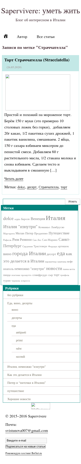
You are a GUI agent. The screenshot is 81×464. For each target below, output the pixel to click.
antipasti (21, 332)
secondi (20, 356)
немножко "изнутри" (29, 268)
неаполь (8, 269)
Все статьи (46, 36)
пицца (7, 275)
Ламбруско (57, 227)
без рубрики (15, 295)
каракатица (51, 261)
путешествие (15, 391)
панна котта (69, 269)
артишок (63, 246)
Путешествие (59, 232)
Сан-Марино (50, 240)
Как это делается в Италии (24, 375)
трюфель (64, 275)
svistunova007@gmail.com (26, 430)
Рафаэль (7, 239)
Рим (15, 239)
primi (19, 340)
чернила (15, 280)
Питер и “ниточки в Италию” (26, 383)
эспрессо (25, 280)
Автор (22, 36)
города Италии (29, 253)
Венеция (38, 218)
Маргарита (9, 233)
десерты (17, 318)
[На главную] (7, 36)
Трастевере (40, 246)
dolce (21, 187)
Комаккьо (44, 227)
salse (19, 348)
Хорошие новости (19, 399)
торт (64, 187)
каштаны (61, 261)
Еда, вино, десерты (19, 303)
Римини (26, 239)
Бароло (25, 219)
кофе (70, 261)
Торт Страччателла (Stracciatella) (37, 60)
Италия (55, 217)
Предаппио (41, 233)
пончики (15, 275)
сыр (50, 275)
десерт (32, 187)
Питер (29, 233)
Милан (20, 233)
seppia (17, 219)
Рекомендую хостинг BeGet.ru (23, 453)
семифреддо (39, 275)
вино (7, 253)
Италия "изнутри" (20, 226)
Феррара (52, 246)
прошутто (26, 275)
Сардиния (27, 246)
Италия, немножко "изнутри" (26, 367)
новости (54, 268)
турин (7, 280)
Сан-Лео (37, 239)
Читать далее (13, 178)
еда (61, 253)
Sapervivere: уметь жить (40, 10)
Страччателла (49, 187)
